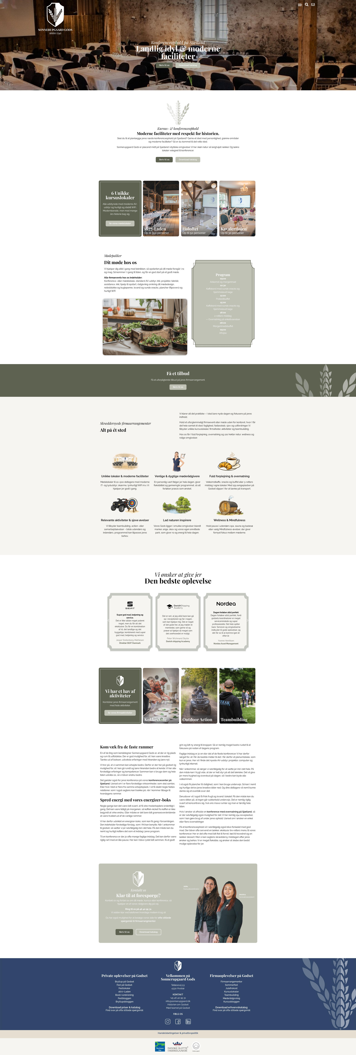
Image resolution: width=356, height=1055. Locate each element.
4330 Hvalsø (177, 988)
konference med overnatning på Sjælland (229, 811)
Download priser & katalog (124, 1007)
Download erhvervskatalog (231, 1007)
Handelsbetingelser (168, 1033)
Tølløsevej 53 (178, 985)
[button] (144, 206)
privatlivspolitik (190, 1033)
